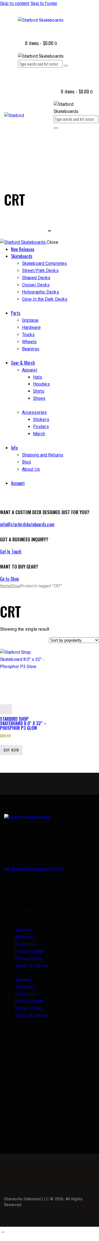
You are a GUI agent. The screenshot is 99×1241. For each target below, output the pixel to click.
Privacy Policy (29, 958)
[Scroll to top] (3, 1230)
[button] (57, 146)
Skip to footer (44, 3)
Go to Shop (9, 578)
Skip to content (14, 3)
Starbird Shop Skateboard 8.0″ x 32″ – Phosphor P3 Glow (23, 723)
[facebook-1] (3, 497)
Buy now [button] (11, 750)
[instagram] (9, 497)
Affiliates (24, 937)
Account (23, 930)
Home (5, 585)
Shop (15, 585)
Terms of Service (32, 965)
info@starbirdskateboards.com (27, 524)
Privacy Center (29, 951)
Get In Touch (10, 551)
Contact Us (25, 944)
